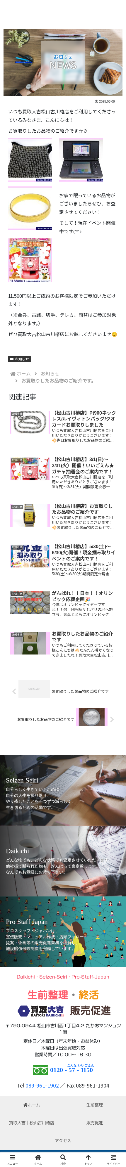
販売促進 (94, 1123)
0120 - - (71, 1069)
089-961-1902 (42, 1085)
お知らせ (22, 359)
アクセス (63, 1141)
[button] (113, 900)
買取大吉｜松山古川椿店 (31, 1123)
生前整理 (94, 1105)
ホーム (34, 1105)
